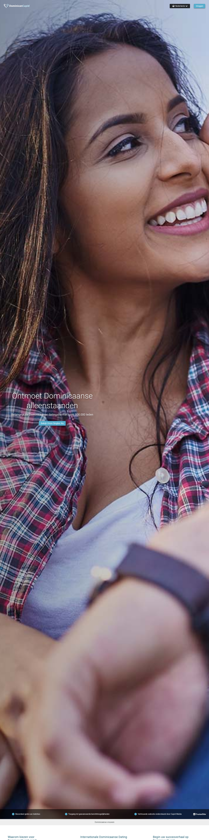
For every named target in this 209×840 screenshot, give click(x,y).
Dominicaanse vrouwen (104, 822)
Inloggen (199, 6)
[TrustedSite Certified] (200, 814)
